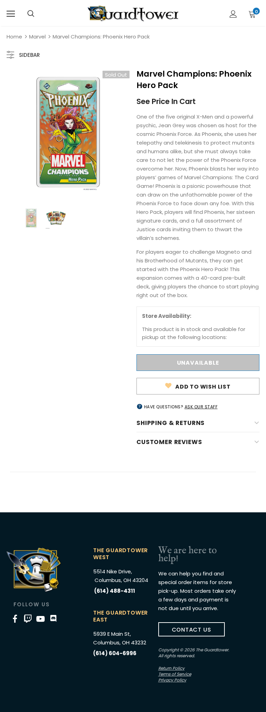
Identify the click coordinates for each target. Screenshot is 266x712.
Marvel (37, 36)
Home (14, 36)
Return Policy (171, 668)
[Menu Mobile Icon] (11, 14)
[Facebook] (15, 618)
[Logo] (133, 13)
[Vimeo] (27, 618)
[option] (68, 132)
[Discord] (53, 618)
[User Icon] (233, 14)
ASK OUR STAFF (201, 407)
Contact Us (191, 630)
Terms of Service (174, 674)
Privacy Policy (172, 680)
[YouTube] (40, 618)
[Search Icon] (30, 13)
